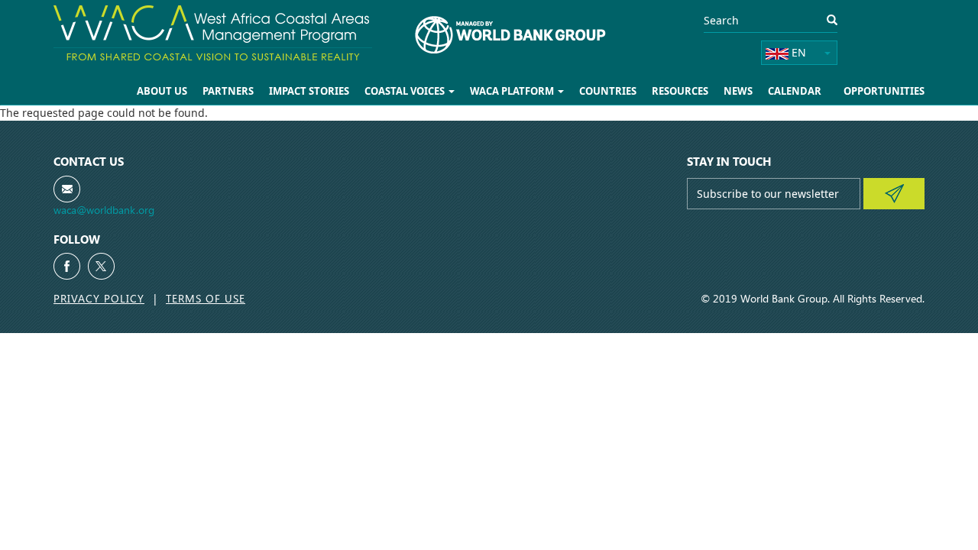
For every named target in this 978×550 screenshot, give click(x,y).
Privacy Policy (98, 298)
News (738, 91)
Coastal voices (405, 91)
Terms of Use (205, 298)
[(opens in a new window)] (66, 266)
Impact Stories (309, 91)
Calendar (794, 91)
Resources (680, 91)
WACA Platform (513, 91)
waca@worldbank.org (103, 209)
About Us (162, 91)
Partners (228, 91)
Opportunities (884, 91)
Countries (607, 91)
